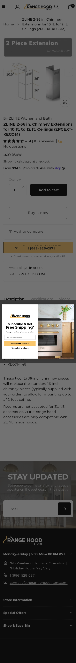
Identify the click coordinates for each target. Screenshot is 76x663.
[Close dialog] (71, 306)
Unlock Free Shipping (19, 343)
